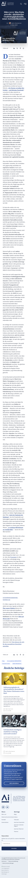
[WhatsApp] (23, 48)
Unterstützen (5, 822)
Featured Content (6, 663)
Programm (13, 557)
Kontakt (4, 819)
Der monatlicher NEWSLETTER (14, 661)
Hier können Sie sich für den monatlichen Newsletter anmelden (13, 644)
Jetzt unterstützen (14, 783)
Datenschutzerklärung (13, 861)
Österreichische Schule (8, 817)
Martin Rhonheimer (17, 663)
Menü (3, 812)
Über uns (4, 814)
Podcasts (16, 819)
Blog (3, 661)
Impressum (4, 861)
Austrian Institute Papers (18, 825)
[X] (17, 48)
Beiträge (17, 812)
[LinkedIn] (14, 48)
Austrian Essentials (19, 822)
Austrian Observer (18, 829)
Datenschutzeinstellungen (8, 863)
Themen (16, 831)
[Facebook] (20, 48)
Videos (15, 817)
